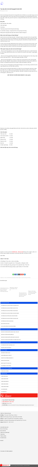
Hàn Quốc (17, 277)
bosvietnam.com (13, 253)
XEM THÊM (2, 255)
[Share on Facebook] (15, 274)
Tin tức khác (8, 277)
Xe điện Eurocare (3, 437)
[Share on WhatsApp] (13, 274)
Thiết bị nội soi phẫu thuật (4, 432)
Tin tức (5, 277)
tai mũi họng (28, 277)
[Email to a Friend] (19, 274)
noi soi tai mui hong (24, 277)
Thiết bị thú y (2, 434)
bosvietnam (13, 277)
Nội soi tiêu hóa (3, 430)
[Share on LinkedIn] (25, 274)
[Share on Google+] (23, 274)
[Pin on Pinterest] (21, 274)
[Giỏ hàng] (36, 3)
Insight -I (20, 277)
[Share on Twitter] (17, 274)
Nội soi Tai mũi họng (3, 428)
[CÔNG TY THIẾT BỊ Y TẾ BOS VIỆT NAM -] (19, 3)
